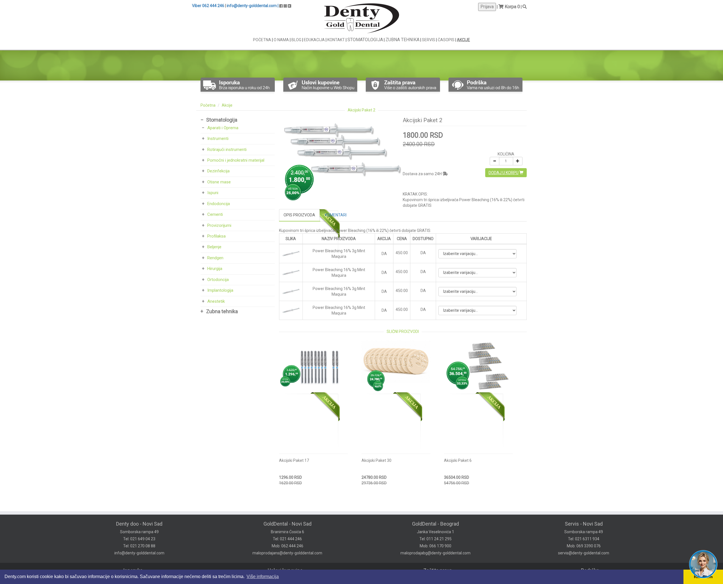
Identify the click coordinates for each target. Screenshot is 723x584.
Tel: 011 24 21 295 (435, 539)
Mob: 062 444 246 (287, 546)
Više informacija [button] (263, 576)
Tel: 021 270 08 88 (139, 546)
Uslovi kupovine (285, 570)
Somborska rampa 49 (139, 532)
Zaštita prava (437, 570)
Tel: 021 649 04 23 (139, 539)
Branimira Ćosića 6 (287, 532)
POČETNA (262, 40)
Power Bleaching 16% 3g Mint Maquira (339, 254)
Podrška (590, 570)
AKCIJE (463, 40)
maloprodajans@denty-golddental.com (287, 553)
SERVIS (429, 40)
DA (423, 253)
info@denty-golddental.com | (252, 5)
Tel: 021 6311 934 (583, 539)
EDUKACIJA (315, 40)
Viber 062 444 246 (208, 5)
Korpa (510, 6)
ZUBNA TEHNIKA (402, 39)
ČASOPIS (446, 40)
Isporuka (133, 570)
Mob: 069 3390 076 (584, 546)
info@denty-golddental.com (139, 553)
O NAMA (282, 40)
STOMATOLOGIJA (365, 39)
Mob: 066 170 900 (435, 546)
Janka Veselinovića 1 (435, 532)
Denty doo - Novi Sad (139, 524)
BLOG (296, 40)
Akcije (227, 105)
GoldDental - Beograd (435, 524)
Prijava (487, 6)
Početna (208, 105)
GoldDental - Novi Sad (287, 524)
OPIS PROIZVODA (299, 215)
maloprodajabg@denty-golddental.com (435, 553)
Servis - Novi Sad (584, 524)
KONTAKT (336, 40)
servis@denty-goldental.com (583, 553)
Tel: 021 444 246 (287, 539)
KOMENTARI (336, 215)
